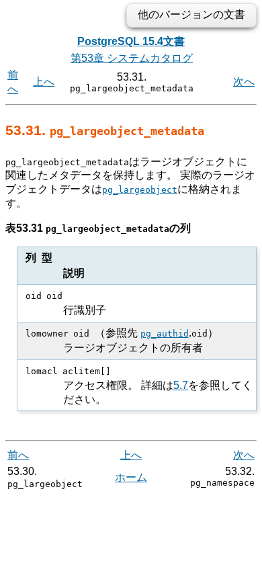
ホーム (131, 477)
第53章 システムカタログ (132, 58)
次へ (244, 81)
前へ (18, 455)
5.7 (180, 385)
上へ (43, 81)
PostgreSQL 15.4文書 (131, 41)
